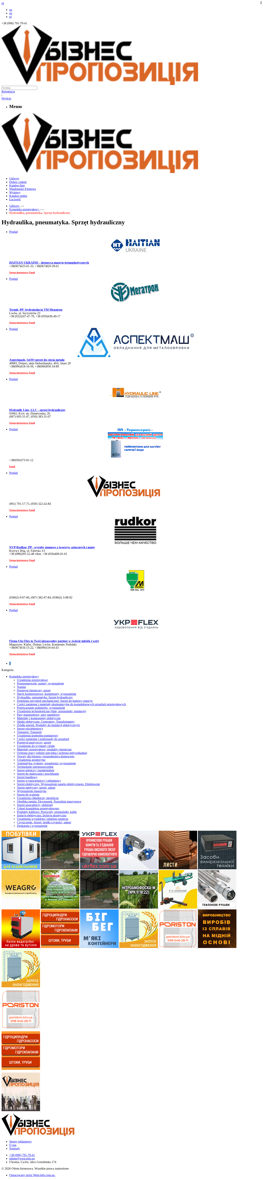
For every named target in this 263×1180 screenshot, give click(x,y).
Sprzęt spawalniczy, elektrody (35, 805)
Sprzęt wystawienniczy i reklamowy (39, 780)
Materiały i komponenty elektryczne (39, 718)
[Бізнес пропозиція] (131, 84)
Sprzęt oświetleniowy (30, 728)
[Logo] (50, 1135)
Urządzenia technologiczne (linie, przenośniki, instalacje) (51, 711)
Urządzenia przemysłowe (32, 680)
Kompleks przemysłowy (24, 676)
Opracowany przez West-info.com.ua (31, 1175)
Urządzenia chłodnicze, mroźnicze (38, 798)
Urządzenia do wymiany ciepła (36, 746)
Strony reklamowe (20, 1141)
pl (10, 16)
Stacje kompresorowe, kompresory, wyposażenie (46, 694)
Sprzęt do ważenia (28, 794)
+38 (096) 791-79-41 (22, 1155)
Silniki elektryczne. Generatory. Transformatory (46, 721)
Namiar (21, 687)
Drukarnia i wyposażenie (32, 825)
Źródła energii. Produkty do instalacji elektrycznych (48, 725)
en (10, 13)
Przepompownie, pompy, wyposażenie (40, 683)
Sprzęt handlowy (27, 777)
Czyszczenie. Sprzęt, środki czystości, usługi (44, 822)
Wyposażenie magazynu (31, 791)
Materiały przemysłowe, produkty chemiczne (44, 749)
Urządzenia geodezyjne (31, 759)
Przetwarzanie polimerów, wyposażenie (41, 707)
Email (32, 272)
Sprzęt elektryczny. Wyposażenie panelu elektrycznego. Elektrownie (58, 784)
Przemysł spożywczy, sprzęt (34, 742)
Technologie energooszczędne (35, 766)
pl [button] (3, 3)
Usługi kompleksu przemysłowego (38, 808)
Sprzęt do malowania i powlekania (38, 773)
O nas (12, 1145)
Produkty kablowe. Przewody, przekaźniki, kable (47, 812)
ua (10, 9)
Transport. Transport (29, 732)
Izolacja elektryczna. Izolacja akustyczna (41, 815)
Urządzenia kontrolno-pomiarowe (37, 735)
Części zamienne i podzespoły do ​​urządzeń (43, 739)
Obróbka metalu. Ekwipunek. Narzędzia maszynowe (49, 801)
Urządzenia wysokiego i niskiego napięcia (42, 818)
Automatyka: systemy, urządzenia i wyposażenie (46, 763)
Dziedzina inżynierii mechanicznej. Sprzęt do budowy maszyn (55, 700)
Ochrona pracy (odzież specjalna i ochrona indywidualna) (52, 753)
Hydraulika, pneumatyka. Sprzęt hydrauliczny (45, 697)
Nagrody (14, 1148)
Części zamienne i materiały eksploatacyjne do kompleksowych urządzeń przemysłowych (71, 704)
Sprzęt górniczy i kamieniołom (35, 770)
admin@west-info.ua (22, 1158)
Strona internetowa (18, 272)
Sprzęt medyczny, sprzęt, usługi (36, 787)
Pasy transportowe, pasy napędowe (38, 714)
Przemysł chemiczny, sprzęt (33, 690)
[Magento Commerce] (131, 172)
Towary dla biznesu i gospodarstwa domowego (45, 756)
